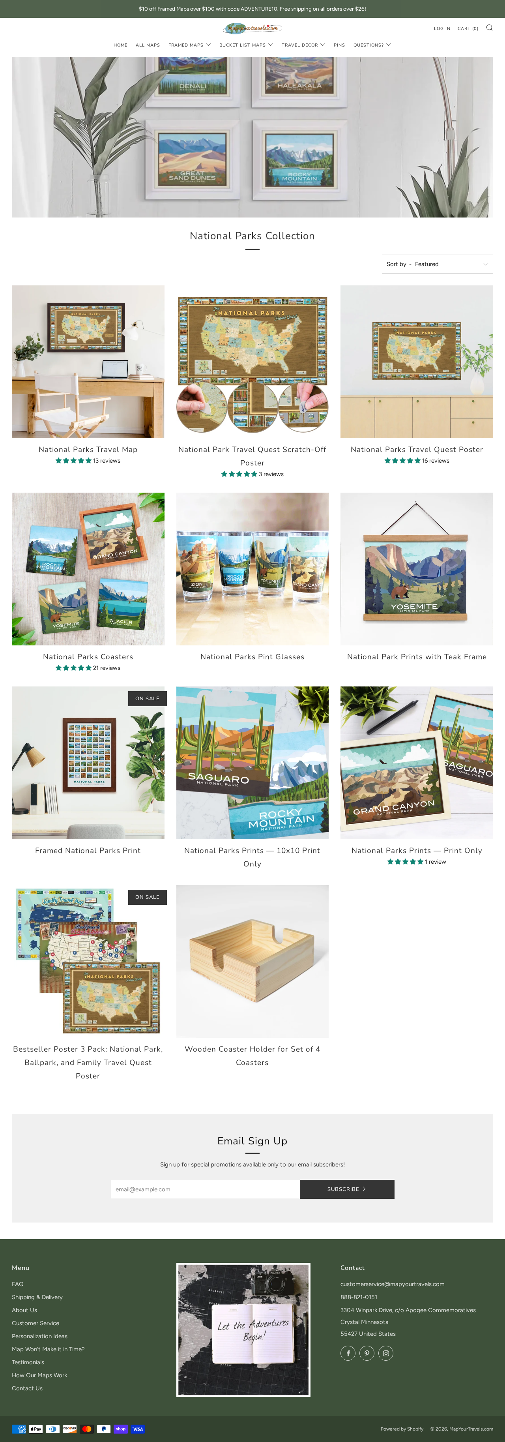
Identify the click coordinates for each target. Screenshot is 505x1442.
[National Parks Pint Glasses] (252, 569)
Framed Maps (186, 45)
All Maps (148, 45)
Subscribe (343, 1189)
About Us (24, 1310)
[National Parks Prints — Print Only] (416, 762)
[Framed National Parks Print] (88, 762)
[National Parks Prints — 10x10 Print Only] (252, 762)
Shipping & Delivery (37, 1297)
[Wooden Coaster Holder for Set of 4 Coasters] (252, 961)
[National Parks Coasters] (88, 569)
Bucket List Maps (242, 45)
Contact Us (27, 1388)
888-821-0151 (358, 1297)
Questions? (369, 45)
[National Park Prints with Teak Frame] (416, 569)
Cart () (468, 29)
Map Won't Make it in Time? (48, 1349)
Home (120, 45)
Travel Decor (300, 45)
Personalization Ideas (39, 1336)
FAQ (18, 1284)
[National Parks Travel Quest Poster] (416, 361)
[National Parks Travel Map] (88, 361)
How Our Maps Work (39, 1375)
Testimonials (28, 1362)
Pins (339, 45)
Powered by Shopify (402, 1429)
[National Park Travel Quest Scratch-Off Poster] (252, 361)
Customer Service (35, 1323)
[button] (74, 460)
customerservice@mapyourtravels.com (392, 1284)
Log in (442, 29)
